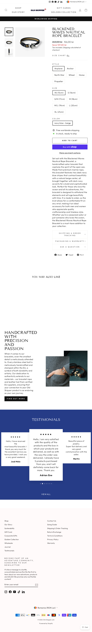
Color (56, 119)
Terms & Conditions (54, 536)
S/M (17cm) (59, 99)
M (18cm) (73, 99)
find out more (16, 399)
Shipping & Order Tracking (70, 234)
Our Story (18, 12)
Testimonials (9, 551)
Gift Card (8, 532)
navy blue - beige (62, 123)
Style (55, 64)
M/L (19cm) (59, 105)
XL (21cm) (59, 112)
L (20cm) (73, 105)
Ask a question (70, 247)
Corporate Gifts (10, 536)
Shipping (66, 47)
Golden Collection (63, 12)
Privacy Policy (52, 539)
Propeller (58, 81)
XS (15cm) (59, 92)
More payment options (70, 153)
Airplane (58, 68)
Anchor (70, 68)
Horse (81, 75)
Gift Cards (64, 8)
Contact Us (51, 521)
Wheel (72, 75)
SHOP (18, 8)
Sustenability (9, 528)
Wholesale (8, 543)
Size (54, 88)
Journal (7, 547)
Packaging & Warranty (69, 241)
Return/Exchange (54, 532)
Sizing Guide (52, 524)
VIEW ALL (46, 494)
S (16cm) (72, 92)
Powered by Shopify (46, 623)
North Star (59, 75)
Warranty (51, 543)
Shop (6, 521)
